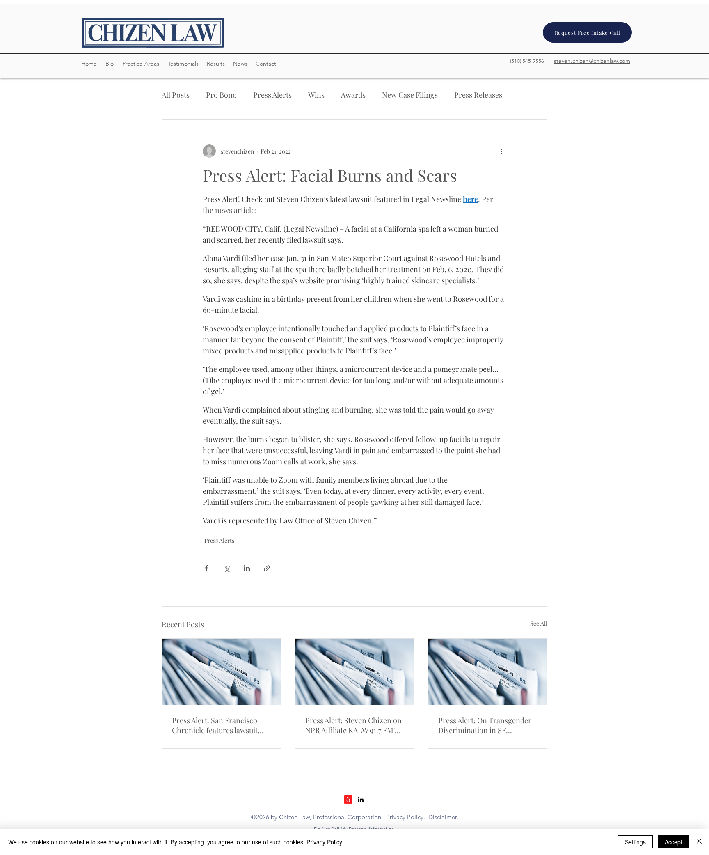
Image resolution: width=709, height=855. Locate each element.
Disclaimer (442, 817)
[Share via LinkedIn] (247, 568)
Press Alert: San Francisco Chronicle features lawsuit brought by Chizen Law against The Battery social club (215, 725)
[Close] (699, 841)
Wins (316, 95)
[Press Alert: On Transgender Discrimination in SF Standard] (487, 672)
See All (538, 623)
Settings (635, 842)
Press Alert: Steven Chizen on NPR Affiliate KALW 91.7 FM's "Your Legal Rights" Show (353, 725)
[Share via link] (267, 568)
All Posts (176, 95)
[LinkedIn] (361, 799)
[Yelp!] (348, 799)
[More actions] (501, 151)
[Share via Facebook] (206, 568)
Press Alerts (272, 95)
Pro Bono (221, 95)
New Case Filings (410, 95)
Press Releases (478, 95)
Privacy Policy (404, 817)
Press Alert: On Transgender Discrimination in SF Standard (484, 725)
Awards (353, 95)
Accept (673, 842)
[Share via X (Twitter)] (227, 568)
